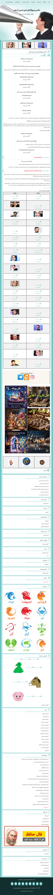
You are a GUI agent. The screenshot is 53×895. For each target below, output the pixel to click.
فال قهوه (46, 521)
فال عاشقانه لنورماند (44, 865)
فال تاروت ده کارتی (44, 739)
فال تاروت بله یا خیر (44, 748)
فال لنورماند (46, 868)
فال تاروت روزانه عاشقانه (43, 745)
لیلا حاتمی (15, 246)
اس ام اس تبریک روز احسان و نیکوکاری (41, 486)
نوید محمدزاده (15, 224)
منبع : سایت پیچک (46, 188)
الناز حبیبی (15, 262)
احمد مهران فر (38, 331)
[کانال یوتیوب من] (15, 883)
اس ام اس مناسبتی (25, 2)
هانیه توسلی (38, 347)
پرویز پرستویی (15, 322)
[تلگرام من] (37, 883)
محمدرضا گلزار (38, 293)
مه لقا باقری (15, 293)
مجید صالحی (15, 277)
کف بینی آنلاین (45, 535)
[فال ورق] (16, 442)
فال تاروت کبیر (45, 716)
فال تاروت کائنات (45, 719)
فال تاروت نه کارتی (44, 736)
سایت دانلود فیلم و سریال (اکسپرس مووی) (40, 804)
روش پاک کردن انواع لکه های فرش (42, 790)
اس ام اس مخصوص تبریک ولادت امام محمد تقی (39, 489)
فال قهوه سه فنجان (44, 524)
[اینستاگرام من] (30, 883)
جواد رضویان (38, 366)
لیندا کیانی (15, 271)
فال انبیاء (46, 512)
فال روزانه (33, 2)
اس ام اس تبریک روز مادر (43, 495)
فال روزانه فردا (45, 871)
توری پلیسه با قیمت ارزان (43, 782)
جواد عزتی (15, 218)
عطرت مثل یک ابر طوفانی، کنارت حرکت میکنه (40, 787)
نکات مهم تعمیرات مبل (44, 765)
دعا (47, 555)
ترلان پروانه (38, 218)
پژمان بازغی (15, 347)
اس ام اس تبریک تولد (44, 492)
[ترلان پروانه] (26, 45)
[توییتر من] (23, 883)
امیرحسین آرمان (38, 208)
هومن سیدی (38, 233)
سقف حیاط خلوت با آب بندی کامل (42, 776)
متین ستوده (15, 315)
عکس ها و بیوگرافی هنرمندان (43, 874)
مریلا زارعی (38, 277)
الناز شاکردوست (38, 357)
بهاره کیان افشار (38, 322)
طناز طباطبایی (38, 315)
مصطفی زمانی (14, 252)
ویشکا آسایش (15, 240)
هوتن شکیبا (38, 341)
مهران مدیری (38, 198)
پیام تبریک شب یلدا (44, 824)
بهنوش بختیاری (15, 306)
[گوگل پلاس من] (19, 883)
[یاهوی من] (40, 883)
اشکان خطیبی (38, 300)
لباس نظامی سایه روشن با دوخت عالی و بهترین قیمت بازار (38, 779)
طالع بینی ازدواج (45, 544)
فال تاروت (39, 2)
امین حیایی (38, 246)
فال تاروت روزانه (45, 714)
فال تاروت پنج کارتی (44, 731)
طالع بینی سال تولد (45, 705)
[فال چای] (38, 442)
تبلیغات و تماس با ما (9, 2)
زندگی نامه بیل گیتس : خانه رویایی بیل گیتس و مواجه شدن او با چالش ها (35, 785)
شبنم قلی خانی (15, 287)
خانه (49, 2)
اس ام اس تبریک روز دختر (43, 481)
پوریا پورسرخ (14, 331)
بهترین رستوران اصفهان (44, 793)
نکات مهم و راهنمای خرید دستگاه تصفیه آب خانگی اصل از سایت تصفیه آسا (34, 759)
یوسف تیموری (14, 208)
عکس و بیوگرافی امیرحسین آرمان (27, 10)
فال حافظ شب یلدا (45, 821)
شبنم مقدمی (38, 262)
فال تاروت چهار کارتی (44, 728)
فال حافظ (44, 2)
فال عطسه (46, 854)
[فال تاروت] (38, 397)
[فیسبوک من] (33, 883)
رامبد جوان (38, 271)
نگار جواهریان (14, 198)
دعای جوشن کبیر (45, 553)
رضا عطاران (15, 357)
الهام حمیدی (38, 287)
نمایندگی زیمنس (45, 799)
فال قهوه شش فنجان (44, 526)
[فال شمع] (16, 420)
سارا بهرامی (15, 300)
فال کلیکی (46, 564)
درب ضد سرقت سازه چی (43, 770)
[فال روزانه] (16, 397)
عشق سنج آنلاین (45, 573)
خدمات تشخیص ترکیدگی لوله (43, 801)
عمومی (42, 470)
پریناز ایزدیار (38, 306)
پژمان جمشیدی (15, 341)
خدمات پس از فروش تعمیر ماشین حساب (41, 762)
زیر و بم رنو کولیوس (44, 768)
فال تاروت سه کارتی (44, 725)
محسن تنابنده (38, 224)
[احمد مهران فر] (42, 45)
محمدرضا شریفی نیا (38, 252)
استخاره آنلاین (17, 2)
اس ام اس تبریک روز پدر (44, 483)
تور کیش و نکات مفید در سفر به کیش (41, 796)
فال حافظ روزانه (45, 819)
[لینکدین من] (12, 883)
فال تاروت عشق (45, 742)
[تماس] (26, 883)
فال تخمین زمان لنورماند (44, 862)
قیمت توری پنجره (45, 773)
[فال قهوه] (38, 420)
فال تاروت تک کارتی (44, 722)
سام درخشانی (14, 366)
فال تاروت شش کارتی (44, 733)
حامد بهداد (15, 233)
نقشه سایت (22, 891)
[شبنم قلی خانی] (10, 45)
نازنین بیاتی (38, 240)
